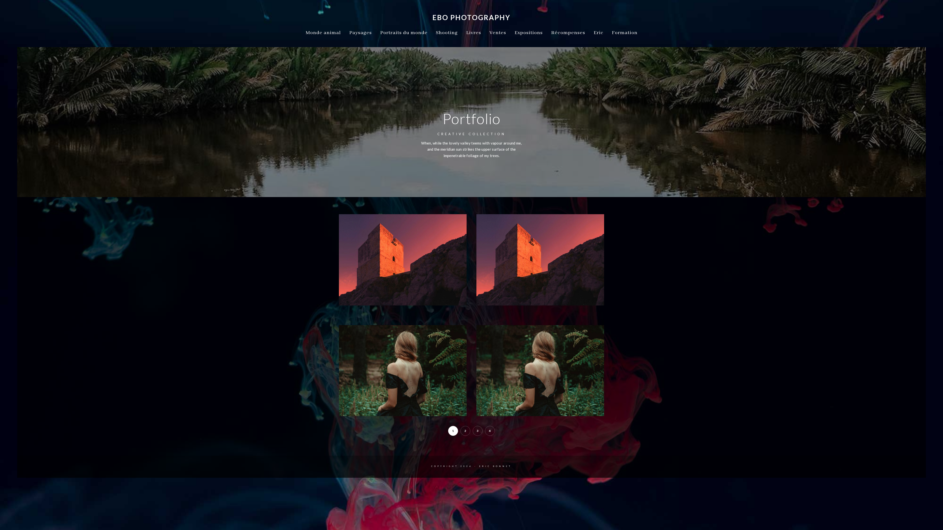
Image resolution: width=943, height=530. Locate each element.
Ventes (497, 33)
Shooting (447, 33)
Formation (625, 33)
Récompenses (568, 33)
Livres (473, 33)
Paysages (360, 33)
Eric (598, 33)
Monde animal (323, 33)
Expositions (528, 33)
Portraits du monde (404, 33)
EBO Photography (471, 17)
